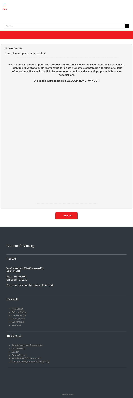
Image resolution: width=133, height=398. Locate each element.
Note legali (17, 309)
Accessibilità (18, 318)
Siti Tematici (18, 322)
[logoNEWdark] (36, 4)
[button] (5, 5)
